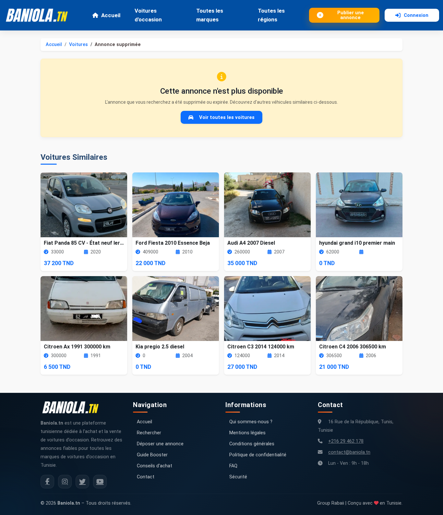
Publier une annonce (350, 15)
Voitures (78, 44)
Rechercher (149, 433)
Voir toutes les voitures (227, 117)
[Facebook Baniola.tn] (47, 481)
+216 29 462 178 (346, 441)
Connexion (416, 15)
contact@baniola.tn (349, 452)
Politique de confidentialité (257, 455)
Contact (145, 477)
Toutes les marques (209, 15)
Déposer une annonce (160, 444)
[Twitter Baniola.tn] (82, 481)
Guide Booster (152, 455)
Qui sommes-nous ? (250, 422)
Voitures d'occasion (148, 15)
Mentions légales (247, 433)
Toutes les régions (271, 15)
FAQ (233, 466)
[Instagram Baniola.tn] (65, 481)
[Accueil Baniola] (39, 15)
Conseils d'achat (154, 466)
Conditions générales (251, 444)
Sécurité (238, 477)
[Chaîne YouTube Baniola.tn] (100, 481)
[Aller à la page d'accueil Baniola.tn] (73, 407)
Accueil (110, 15)
